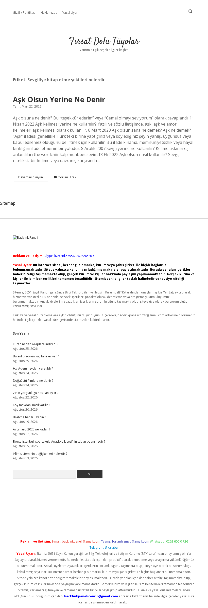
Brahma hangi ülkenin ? (29, 417)
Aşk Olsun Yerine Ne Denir (59, 99)
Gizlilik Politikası (24, 12)
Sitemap (7, 203)
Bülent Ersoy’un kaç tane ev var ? (36, 356)
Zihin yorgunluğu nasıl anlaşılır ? (35, 393)
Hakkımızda (49, 12)
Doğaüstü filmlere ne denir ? (33, 380)
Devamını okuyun (33, 178)
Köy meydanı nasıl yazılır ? (31, 405)
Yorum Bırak (67, 177)
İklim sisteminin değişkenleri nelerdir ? (40, 453)
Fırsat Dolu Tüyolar (104, 41)
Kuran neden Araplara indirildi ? (35, 344)
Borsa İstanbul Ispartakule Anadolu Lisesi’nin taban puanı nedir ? (59, 441)
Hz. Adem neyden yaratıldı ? (33, 368)
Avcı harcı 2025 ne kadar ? (31, 429)
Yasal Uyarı (70, 12)
